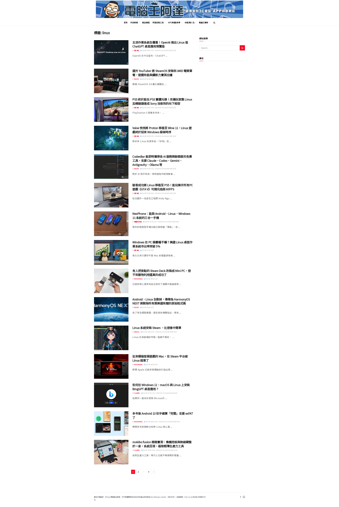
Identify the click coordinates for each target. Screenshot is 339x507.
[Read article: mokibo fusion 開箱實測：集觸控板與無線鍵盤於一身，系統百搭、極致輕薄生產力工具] (111, 452)
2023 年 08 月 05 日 (151, 364)
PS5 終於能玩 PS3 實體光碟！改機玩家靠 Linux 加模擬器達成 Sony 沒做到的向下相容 (162, 101)
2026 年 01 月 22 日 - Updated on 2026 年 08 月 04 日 (161, 222)
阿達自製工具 (158, 22)
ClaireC (137, 393)
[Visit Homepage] (169, 9)
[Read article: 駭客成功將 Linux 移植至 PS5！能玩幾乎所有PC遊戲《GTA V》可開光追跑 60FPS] (111, 195)
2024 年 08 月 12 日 (151, 279)
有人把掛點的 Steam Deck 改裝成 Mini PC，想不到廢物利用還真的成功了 (161, 272)
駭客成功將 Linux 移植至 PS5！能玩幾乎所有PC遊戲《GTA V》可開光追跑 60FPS (162, 187)
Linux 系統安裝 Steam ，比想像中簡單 (156, 327)
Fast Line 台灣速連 (190, 497)
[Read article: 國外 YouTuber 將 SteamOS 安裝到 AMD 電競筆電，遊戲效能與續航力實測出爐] (111, 81)
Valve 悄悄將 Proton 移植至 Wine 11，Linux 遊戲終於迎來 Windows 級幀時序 (162, 130)
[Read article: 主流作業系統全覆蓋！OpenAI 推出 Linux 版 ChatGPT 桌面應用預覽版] (111, 52)
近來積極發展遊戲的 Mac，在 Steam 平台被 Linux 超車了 (160, 358)
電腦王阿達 (138, 222)
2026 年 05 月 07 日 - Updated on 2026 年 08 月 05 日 (158, 107)
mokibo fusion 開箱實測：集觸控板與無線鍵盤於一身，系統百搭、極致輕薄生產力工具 (162, 444)
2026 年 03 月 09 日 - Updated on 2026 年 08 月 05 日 (158, 193)
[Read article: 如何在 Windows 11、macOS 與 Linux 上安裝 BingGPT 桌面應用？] (111, 395)
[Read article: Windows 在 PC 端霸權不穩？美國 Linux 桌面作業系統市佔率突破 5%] (111, 252)
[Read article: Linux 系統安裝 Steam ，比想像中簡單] (111, 338)
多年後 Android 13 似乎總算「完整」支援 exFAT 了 (162, 415)
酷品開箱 (146, 22)
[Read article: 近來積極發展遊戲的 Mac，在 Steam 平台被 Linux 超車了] (111, 366)
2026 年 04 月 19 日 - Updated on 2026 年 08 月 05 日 (158, 136)
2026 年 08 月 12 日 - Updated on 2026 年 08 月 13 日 (158, 50)
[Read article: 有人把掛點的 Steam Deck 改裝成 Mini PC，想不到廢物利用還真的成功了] (111, 281)
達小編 (136, 50)
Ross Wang (138, 279)
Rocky (136, 79)
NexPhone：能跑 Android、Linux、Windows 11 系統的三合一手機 (161, 215)
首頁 (126, 22)
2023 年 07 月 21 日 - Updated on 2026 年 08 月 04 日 (159, 393)
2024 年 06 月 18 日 (147, 307)
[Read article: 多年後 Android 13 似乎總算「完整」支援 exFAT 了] (111, 423)
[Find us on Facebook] (240, 497)
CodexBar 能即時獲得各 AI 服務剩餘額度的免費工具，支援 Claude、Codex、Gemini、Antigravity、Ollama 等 (162, 160)
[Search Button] (214, 22)
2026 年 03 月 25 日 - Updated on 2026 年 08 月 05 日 (158, 169)
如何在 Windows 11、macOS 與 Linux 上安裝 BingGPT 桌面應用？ (161, 387)
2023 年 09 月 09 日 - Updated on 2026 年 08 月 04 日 (159, 332)
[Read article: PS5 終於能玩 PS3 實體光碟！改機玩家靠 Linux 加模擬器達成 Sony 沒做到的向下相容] (111, 109)
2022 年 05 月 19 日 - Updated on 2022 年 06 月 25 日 (159, 450)
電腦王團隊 (203, 22)
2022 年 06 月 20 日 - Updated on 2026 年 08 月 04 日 (162, 422)
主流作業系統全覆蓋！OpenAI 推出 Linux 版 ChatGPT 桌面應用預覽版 (160, 44)
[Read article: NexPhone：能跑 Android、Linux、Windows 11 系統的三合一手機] (111, 223)
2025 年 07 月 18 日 (147, 250)
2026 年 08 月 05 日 (147, 79)
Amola (136, 332)
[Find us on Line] (244, 497)
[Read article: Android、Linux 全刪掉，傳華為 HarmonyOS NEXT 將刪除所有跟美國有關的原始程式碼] (111, 309)
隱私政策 (171, 497)
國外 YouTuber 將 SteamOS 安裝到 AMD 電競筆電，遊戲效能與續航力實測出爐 (162, 72)
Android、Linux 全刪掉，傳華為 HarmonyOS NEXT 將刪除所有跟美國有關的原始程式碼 (161, 301)
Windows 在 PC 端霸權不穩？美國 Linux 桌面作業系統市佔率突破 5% (162, 244)
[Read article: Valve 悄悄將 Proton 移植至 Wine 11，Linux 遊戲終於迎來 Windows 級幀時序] (111, 138)
